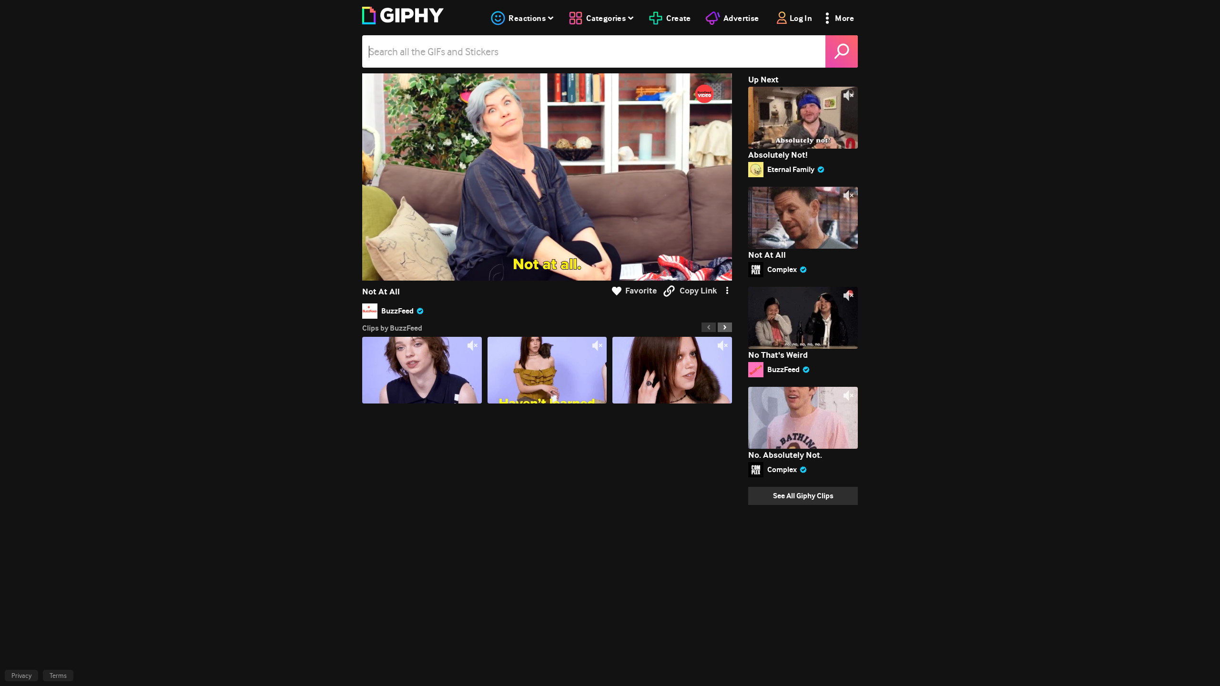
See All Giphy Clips (803, 495)
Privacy (21, 675)
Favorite (641, 291)
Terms (58, 675)
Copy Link (698, 291)
